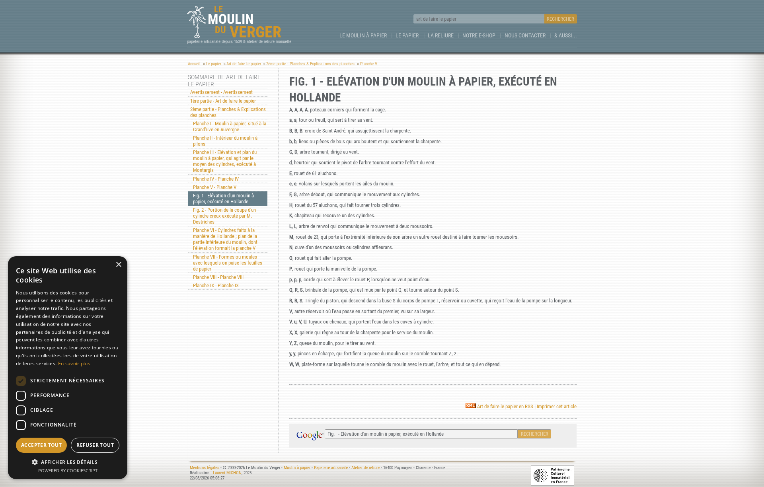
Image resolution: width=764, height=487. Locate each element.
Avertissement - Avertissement (221, 92)
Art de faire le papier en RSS (504, 406)
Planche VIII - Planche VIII (218, 277)
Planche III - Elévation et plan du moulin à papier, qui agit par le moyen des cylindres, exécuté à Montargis (225, 161)
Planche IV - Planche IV (216, 179)
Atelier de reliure (365, 467)
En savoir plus (74, 363)
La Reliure (441, 35)
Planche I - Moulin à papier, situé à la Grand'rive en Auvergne (229, 126)
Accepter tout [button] (41, 445)
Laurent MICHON (227, 472)
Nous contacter (525, 35)
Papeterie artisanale (331, 467)
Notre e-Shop (478, 35)
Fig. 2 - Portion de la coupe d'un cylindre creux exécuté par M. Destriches (224, 216)
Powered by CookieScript (67, 470)
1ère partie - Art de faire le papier (223, 101)
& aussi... (565, 35)
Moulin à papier (297, 467)
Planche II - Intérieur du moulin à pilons (225, 141)
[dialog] (67, 367)
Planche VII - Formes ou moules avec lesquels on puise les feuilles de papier (227, 263)
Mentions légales (204, 467)
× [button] (118, 265)
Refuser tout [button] (95, 445)
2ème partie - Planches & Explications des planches (228, 112)
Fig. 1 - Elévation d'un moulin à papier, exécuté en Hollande (223, 199)
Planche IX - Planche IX (216, 285)
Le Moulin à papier (363, 35)
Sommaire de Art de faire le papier (224, 81)
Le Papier (407, 35)
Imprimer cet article (557, 406)
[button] (67, 462)
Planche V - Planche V (214, 187)
